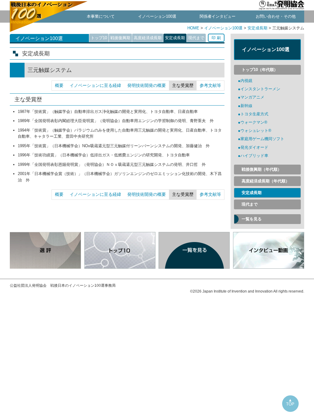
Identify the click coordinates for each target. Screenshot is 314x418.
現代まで (196, 37)
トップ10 (99, 37)
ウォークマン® (253, 122)
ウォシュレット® (255, 130)
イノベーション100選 (157, 16)
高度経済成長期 (148, 37)
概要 (59, 85)
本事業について (101, 16)
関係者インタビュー (218, 16)
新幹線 (246, 105)
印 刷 (216, 37)
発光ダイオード (254, 147)
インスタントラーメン (260, 89)
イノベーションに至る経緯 (95, 85)
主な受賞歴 (182, 85)
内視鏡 (246, 80)
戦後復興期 (120, 37)
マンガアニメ (252, 97)
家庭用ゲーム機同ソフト (262, 138)
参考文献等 (210, 85)
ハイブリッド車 (254, 155)
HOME (194, 28)
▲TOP (290, 402)
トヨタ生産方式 (254, 114)
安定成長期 (257, 28)
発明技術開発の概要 (146, 85)
